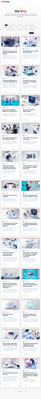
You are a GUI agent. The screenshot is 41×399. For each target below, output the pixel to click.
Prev (15, 391)
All (6, 25)
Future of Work (16, 27)
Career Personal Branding (7, 27)
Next (26, 391)
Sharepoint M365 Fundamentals (29, 29)
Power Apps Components (33, 27)
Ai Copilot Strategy (12, 25)
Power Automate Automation (10, 29)
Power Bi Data (20, 29)
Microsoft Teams (24, 27)
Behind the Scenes (20, 25)
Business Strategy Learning (30, 25)
